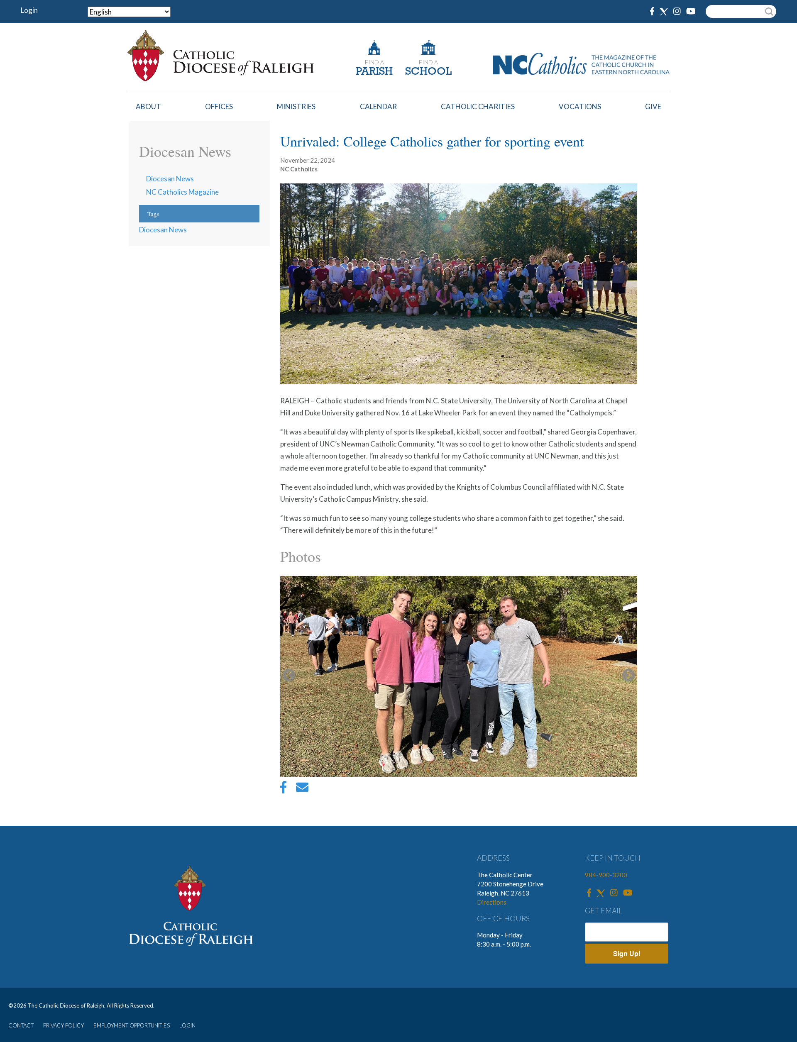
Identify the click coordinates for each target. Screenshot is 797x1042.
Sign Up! (627, 953)
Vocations (580, 106)
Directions (491, 902)
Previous (289, 676)
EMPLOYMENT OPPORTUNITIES (131, 1025)
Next (628, 676)
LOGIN (187, 1025)
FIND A (374, 62)
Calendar (378, 106)
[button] (458, 676)
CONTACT (21, 1025)
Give (653, 106)
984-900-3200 (606, 875)
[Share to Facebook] (283, 789)
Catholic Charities (478, 106)
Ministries (296, 106)
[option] (458, 676)
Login (29, 10)
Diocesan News (170, 178)
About (148, 106)
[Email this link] (302, 789)
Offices (219, 106)
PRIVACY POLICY (63, 1025)
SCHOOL (428, 72)
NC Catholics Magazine (182, 192)
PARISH (374, 72)
